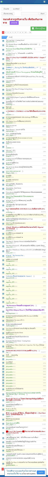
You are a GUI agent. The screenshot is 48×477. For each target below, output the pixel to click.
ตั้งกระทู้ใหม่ (40, 28)
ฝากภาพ (14, 23)
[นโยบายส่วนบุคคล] (28, 474)
